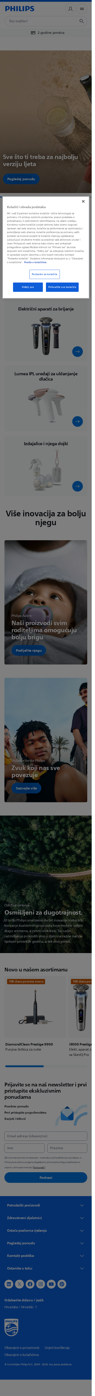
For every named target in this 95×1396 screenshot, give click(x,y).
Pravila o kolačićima (35, 262)
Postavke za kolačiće (44, 274)
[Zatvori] (83, 201)
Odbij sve (28, 287)
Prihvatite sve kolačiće (62, 287)
